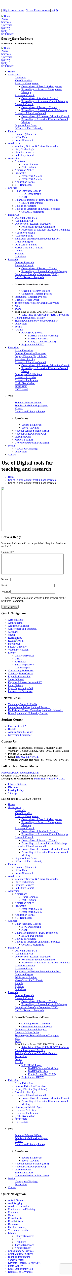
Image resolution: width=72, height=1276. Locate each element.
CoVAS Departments (32, 211)
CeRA (18, 658)
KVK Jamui (21, 389)
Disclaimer (13, 787)
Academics (14, 143)
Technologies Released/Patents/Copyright (37, 302)
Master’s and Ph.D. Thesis (29, 247)
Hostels (19, 408)
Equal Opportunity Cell (20, 688)
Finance (12, 131)
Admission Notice (24, 170)
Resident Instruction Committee (38, 226)
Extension (13, 347)
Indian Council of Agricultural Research (29, 707)
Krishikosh (20, 661)
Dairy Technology (24, 149)
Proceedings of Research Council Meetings (44, 110)
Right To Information (19, 676)
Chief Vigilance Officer (20, 673)
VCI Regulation (23, 184)
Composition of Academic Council (39, 98)
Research (13, 259)
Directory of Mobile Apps (28, 374)
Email (5, 585)
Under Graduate (30, 164)
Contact (12, 454)
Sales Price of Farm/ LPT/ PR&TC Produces (45, 314)
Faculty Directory (17, 646)
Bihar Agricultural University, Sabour (28, 713)
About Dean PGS (24, 220)
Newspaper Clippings (26, 448)
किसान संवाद (21, 386)
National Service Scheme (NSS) (32, 430)
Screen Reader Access (38, 10)
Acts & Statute (15, 619)
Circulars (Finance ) (25, 134)
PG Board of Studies (26, 244)
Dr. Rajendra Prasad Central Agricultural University (35, 710)
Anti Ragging (15, 622)
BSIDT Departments (32, 202)
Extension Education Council (30, 113)
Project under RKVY (32, 344)
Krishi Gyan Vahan (25, 383)
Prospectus (20, 173)
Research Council (24, 104)
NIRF (24, 196)
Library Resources (24, 655)
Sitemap (12, 793)
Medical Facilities (24, 439)
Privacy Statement (17, 784)
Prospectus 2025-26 (31, 176)
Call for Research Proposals (29, 277)
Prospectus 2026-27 (31, 179)
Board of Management (27, 83)
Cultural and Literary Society (30, 411)
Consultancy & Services (20, 670)
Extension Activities (25, 377)
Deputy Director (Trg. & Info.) (31, 356)
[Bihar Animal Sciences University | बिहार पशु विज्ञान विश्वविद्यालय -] (7, 33)
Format (18, 326)
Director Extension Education (30, 353)
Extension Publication (26, 380)
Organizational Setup (26, 125)
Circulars (13, 631)
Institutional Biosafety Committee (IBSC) (36, 274)
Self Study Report (24, 155)
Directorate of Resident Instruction (33, 223)
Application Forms (24, 181)
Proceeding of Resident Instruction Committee (45, 229)
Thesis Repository (24, 664)
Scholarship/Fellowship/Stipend (31, 405)
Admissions (21, 161)
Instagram (33, 772)
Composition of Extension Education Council (45, 116)
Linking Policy (16, 790)
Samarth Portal (16, 679)
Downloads (14, 643)
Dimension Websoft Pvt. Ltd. (49, 778)
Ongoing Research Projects (35, 290)
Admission (13, 158)
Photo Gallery (15, 685)
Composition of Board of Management (41, 86)
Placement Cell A (17, 726)
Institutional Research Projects (31, 296)
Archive (19, 329)
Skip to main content (13, 10)
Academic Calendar (18, 625)
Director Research (24, 262)
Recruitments (15, 637)
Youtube (23, 772)
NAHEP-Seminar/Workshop (43, 335)
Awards (19, 250)
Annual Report (22, 667)
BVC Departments (31, 193)
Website (5, 591)
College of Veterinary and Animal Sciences (37, 208)
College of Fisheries (25, 205)
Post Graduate (28, 167)
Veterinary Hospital (18, 649)
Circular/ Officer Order (27, 299)
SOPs (18, 308)
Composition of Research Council (39, 107)
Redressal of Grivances (20, 691)
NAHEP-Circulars (38, 338)
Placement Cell (23, 436)
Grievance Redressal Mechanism (32, 442)
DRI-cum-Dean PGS (26, 217)
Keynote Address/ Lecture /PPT (25, 682)
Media (11, 445)
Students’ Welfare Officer (28, 402)
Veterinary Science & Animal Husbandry (36, 146)
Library (12, 652)
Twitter (15, 772)
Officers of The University (29, 128)
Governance (14, 74)
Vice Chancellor (23, 80)
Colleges (12, 187)
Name (5, 579)
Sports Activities (30, 427)
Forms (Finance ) (24, 140)
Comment (7, 552)
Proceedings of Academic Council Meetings (44, 101)
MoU (17, 305)
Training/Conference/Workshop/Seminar (36, 320)
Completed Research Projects (36, 293)
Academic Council (24, 95)
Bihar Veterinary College (28, 190)
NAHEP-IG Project (31, 332)
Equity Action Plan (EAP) (42, 341)
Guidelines (20, 256)
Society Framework (31, 424)
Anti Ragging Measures (20, 732)
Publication (21, 323)
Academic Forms (24, 235)
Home (11, 71)
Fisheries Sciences (24, 152)
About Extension (24, 350)
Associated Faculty (25, 359)
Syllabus (19, 253)
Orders (11, 634)
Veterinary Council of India (22, 704)
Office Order (21, 137)
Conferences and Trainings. (22, 628)
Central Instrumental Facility (30, 317)
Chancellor (20, 77)
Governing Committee (20, 735)
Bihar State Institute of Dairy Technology (36, 199)
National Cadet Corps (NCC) (30, 433)
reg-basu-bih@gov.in (27, 756)
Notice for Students (25, 232)
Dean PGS (13, 214)
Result (11, 640)
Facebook (6, 772)
